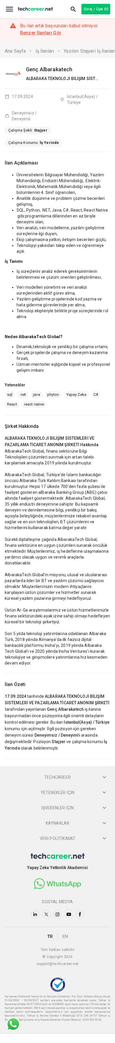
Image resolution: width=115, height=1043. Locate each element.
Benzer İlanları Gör (40, 33)
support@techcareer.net (58, 964)
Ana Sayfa (15, 51)
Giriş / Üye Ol (96, 9)
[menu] (9, 9)
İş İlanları (45, 51)
